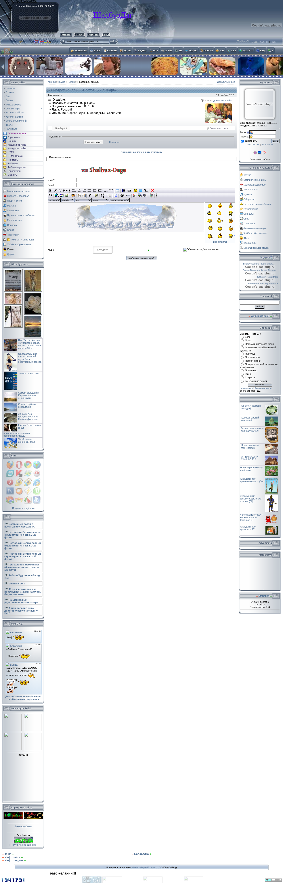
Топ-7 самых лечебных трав (26, 440)
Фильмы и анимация (22, 239)
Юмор (10, 249)
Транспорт (13, 234)
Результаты (246, 388)
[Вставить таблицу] (117, 190)
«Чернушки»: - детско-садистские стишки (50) (250, 499)
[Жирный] (50, 190)
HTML (11, 152)
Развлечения (14, 220)
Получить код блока (23, 508)
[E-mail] (61, 195)
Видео (61, 82)
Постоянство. (252, 357)
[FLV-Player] (139, 195)
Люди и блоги (14, 200)
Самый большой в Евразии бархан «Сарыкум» (28, 395)
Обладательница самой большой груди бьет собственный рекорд (29, 358)
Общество (13, 210)
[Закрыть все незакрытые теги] (152, 190)
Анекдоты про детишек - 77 (248, 528)
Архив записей (260, 316)
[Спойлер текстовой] (109, 195)
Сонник (12, 141)
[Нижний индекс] (106, 190)
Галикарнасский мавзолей (250, 419)
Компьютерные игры (18, 191)
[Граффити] (151, 195)
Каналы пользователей (256, 247)
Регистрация (267, 144)
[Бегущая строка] (65, 190)
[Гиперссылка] (56, 195)
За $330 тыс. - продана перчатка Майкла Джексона (28, 416)
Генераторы (14, 171)
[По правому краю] (84, 190)
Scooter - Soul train (262, 277)
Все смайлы (220, 241)
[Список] (123, 190)
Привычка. (251, 370)
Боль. (248, 337)
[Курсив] (55, 190)
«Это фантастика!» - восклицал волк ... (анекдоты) (251, 517)
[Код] (89, 195)
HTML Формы (15, 156)
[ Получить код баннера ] (23, 844)
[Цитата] (96, 195)
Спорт (10, 230)
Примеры (13, 159)
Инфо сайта (12, 857)
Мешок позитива (17, 144)
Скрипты (12, 174)
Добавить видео (226, 82)
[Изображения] (218, 113)
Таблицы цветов (17, 167)
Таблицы (13, 163)
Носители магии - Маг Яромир (251, 446)
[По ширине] (89, 190)
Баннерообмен (23, 826)
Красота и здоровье (18, 196)
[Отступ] (94, 190)
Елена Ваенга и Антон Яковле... (259, 270)
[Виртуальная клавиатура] (140, 190)
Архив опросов (263, 388)
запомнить (251, 140)
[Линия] (128, 195)
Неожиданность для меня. (259, 344)
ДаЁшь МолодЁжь (223, 100)
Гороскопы (14, 137)
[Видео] (134, 195)
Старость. (250, 377)
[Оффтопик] (102, 195)
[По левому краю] (74, 190)
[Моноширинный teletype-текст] (121, 195)
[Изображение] (66, 195)
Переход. (250, 353)
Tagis (8, 854)
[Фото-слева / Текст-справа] (79, 195)
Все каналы (249, 243)
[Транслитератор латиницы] (145, 190)
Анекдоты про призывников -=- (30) (252, 480)
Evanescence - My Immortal (258, 283)
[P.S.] (50, 195)
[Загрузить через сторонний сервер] (73, 195)
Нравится (114, 142)
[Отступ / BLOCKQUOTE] (99, 190)
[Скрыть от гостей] (129, 190)
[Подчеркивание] (60, 190)
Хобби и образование (19, 244)
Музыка (11, 205)
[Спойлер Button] (115, 195)
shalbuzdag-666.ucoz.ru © (146, 867)
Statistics (263, 596)
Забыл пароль (252, 144)
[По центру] (79, 190)
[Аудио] (144, 195)
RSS (273, 42)
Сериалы (12, 225)
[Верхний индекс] (111, 190)
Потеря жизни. (253, 360)
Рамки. (249, 374)
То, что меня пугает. (256, 381)
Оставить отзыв (17, 133)
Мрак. (248, 340)
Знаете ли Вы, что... (29, 373)
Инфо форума (14, 860)
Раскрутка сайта (17, 148)
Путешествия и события (20, 215)
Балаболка (141, 854)
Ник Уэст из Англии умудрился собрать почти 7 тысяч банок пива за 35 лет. (29, 344)
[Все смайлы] (135, 190)
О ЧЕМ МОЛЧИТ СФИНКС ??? (250, 458)
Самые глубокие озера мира (27, 405)
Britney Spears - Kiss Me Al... (256, 263)
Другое (11, 254)
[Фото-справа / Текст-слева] (84, 195)
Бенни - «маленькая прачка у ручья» (252, 429)
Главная (51, 82)
